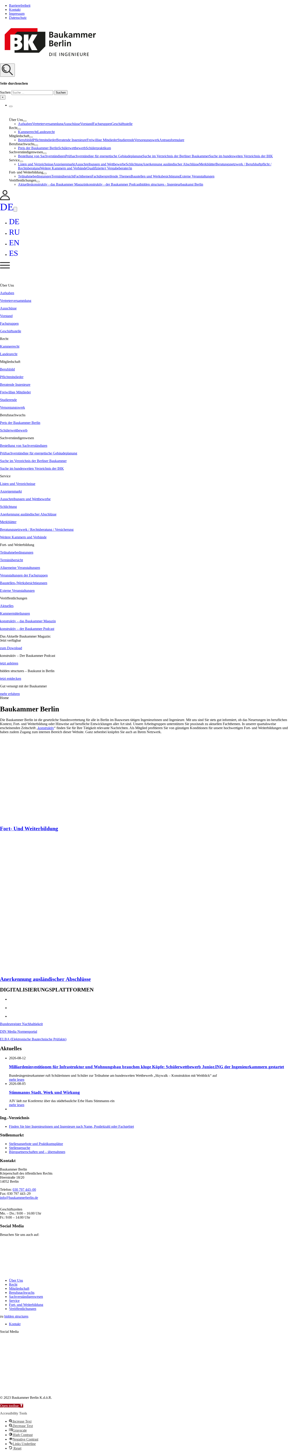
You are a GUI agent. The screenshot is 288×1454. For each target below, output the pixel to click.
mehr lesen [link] (16, 1079)
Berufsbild (25, 140)
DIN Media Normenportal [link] (18, 1031)
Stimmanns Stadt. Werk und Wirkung (44, 1092)
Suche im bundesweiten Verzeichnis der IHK (241, 156)
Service (14, 1301)
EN (14, 242)
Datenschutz (18, 18)
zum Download (11, 648)
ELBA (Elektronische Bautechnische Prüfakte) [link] (33, 1039)
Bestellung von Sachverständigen (41, 156)
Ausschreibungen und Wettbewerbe (100, 164)
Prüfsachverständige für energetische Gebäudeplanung (103, 156)
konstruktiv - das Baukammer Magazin (59, 184)
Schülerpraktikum (98, 148)
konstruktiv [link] (46, 728)
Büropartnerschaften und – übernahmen (37, 1152)
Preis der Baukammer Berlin (38, 148)
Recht (13, 1284)
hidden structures (16, 1316)
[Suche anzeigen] (7, 70)
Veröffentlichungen (22, 1309)
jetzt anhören (9, 663)
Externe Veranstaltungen (197, 176)
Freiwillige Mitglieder (102, 140)
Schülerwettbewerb (72, 148)
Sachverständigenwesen (26, 1296)
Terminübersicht (62, 176)
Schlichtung (134, 164)
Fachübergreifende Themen (111, 176)
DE (7, 207)
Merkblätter (207, 164)
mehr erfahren (10, 694)
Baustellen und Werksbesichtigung (155, 176)
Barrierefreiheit (19, 5)
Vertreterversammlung (47, 124)
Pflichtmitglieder (44, 140)
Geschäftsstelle (122, 124)
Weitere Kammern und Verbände (63, 168)
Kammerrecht (27, 132)
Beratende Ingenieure (71, 140)
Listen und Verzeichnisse (35, 164)
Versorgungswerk (146, 140)
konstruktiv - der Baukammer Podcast (113, 184)
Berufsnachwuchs (21, 1292)
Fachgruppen (102, 124)
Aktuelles (25, 184)
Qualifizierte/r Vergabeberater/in (109, 168)
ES (13, 253)
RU (14, 232)
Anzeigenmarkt (64, 164)
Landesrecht (46, 132)
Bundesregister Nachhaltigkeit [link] (21, 1024)
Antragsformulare (171, 140)
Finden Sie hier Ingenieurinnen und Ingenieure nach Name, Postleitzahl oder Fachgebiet (71, 1126)
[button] (144, 82)
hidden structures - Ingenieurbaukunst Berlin (171, 184)
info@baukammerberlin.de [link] (19, 1198)
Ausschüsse (71, 124)
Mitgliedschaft (19, 1288)
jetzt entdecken (10, 678)
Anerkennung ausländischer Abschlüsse (171, 164)
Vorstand (86, 124)
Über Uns (16, 1280)
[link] (5, 199)
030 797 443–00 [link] (24, 1189)
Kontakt (14, 9)
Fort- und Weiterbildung (26, 1305)
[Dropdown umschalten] (11, 106)
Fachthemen (83, 176)
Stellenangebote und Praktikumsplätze (36, 1144)
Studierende (125, 140)
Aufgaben (25, 124)
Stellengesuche (19, 1148)
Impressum (17, 13)
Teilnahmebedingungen (34, 176)
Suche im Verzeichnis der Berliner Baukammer (175, 156)
